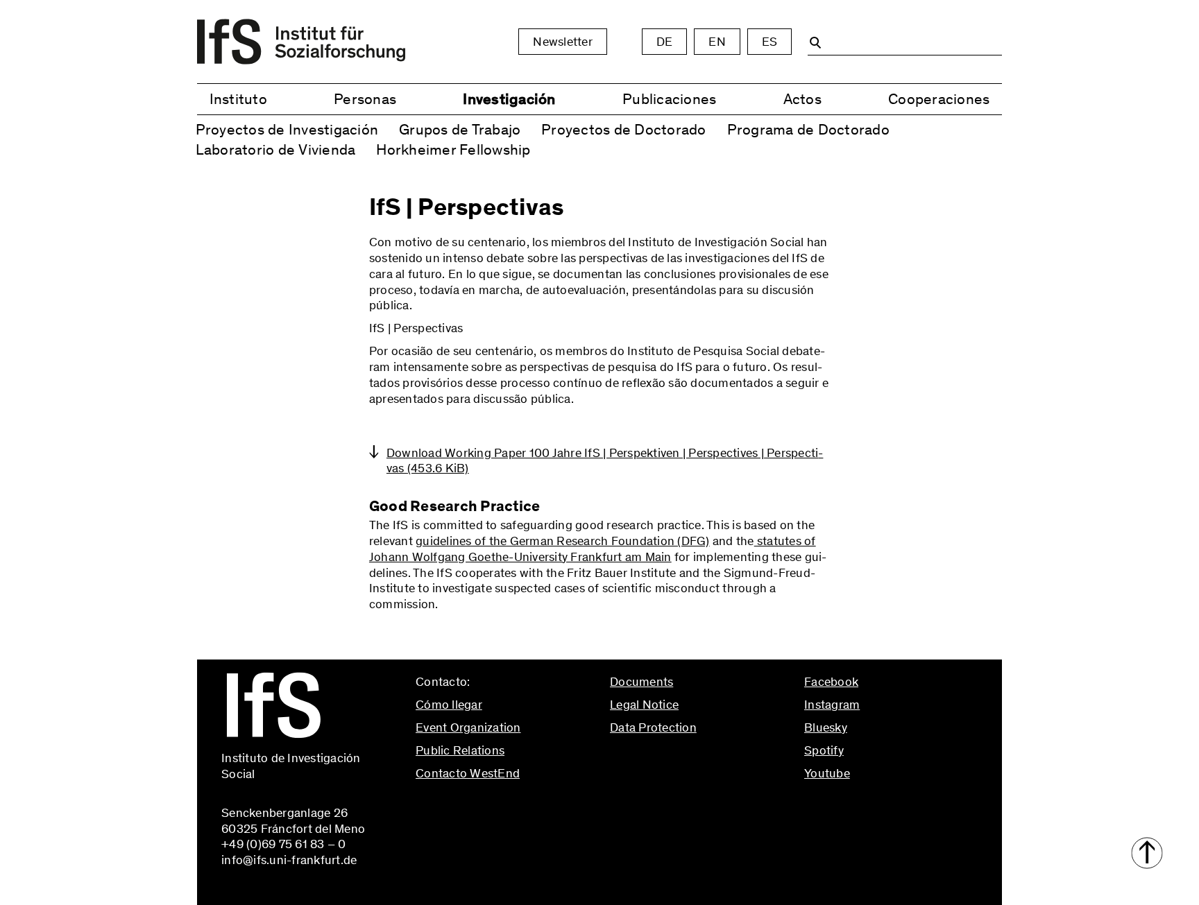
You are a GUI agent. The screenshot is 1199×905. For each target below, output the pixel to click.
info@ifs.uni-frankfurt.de (483, 802)
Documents (641, 681)
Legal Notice (644, 704)
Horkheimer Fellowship (453, 149)
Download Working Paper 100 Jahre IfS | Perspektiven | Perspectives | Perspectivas (605, 460)
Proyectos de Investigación (287, 129)
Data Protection (653, 727)
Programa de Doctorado (808, 129)
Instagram (832, 704)
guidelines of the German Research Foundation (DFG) (563, 541)
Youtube (827, 773)
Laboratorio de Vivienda (276, 149)
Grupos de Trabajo (459, 129)
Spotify (824, 750)
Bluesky (825, 727)
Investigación (509, 98)
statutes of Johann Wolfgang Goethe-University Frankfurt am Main (592, 548)
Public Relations (460, 750)
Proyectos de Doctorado (623, 129)
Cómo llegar (449, 704)
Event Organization (468, 727)
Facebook (831, 681)
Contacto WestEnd (468, 773)
